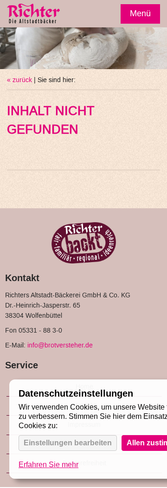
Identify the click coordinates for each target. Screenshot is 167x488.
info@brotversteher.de (60, 345)
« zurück (19, 80)
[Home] (33, 14)
